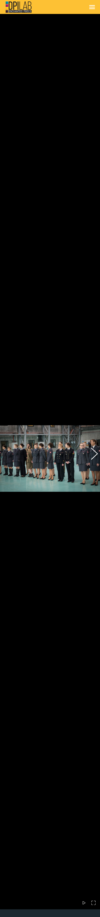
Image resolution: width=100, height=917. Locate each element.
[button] (8, 458)
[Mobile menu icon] (92, 7)
